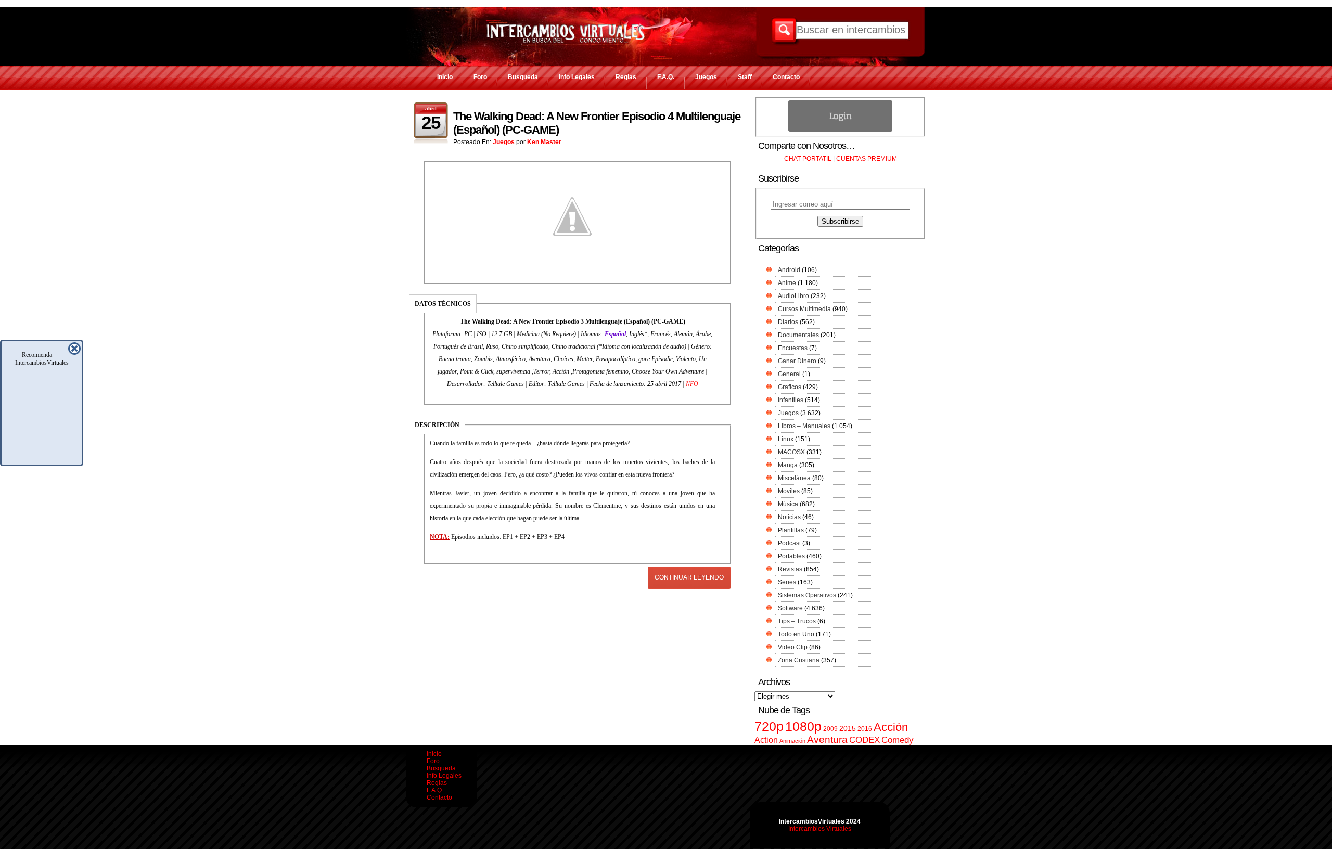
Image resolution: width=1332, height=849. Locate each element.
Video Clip (793, 647)
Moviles (789, 491)
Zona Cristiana (798, 660)
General (789, 374)
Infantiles (790, 400)
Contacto (786, 77)
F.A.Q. (665, 77)
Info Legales (577, 77)
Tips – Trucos (797, 621)
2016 (864, 728)
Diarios (788, 322)
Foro (480, 77)
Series (787, 582)
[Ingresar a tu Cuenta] (840, 129)
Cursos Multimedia (804, 309)
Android (789, 270)
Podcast (789, 543)
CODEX (864, 740)
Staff (745, 77)
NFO (692, 384)
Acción (891, 727)
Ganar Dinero (797, 361)
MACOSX (791, 452)
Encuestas (793, 348)
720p (769, 726)
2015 (847, 728)
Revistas (790, 569)
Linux (785, 439)
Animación (792, 741)
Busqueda (523, 77)
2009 (830, 728)
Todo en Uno (796, 634)
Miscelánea (794, 478)
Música (788, 504)
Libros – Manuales (804, 426)
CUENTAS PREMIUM (866, 158)
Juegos (706, 77)
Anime (787, 283)
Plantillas (791, 530)
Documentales (798, 335)
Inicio (445, 77)
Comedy (897, 740)
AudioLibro (793, 296)
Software (790, 608)
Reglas (626, 77)
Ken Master (544, 142)
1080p (803, 726)
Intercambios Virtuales (819, 828)
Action (766, 739)
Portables (791, 556)
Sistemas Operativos (807, 595)
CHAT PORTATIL (807, 158)
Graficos (789, 387)
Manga (788, 465)
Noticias (789, 517)
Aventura (827, 739)
